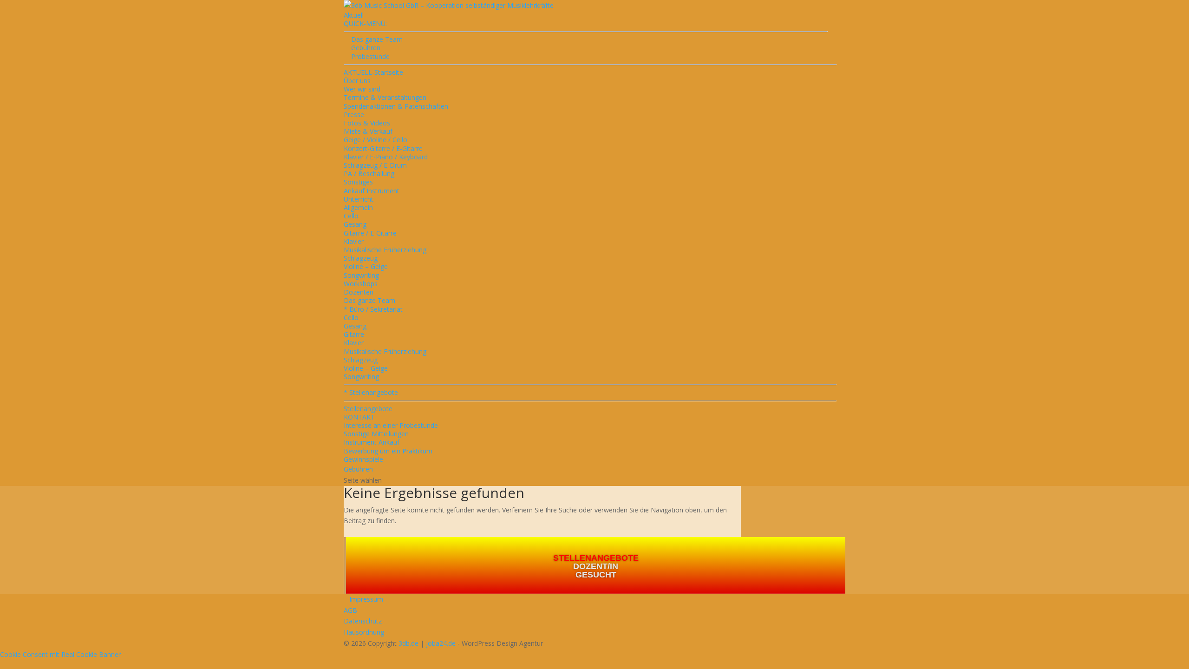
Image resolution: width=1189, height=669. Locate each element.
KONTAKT (359, 417)
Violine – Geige (366, 266)
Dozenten (358, 292)
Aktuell (354, 15)
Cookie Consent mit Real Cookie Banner (60, 654)
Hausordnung (364, 632)
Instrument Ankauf (371, 442)
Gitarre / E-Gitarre (370, 233)
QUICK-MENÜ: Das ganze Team (373, 31)
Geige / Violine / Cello (375, 139)
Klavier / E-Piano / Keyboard (386, 156)
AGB (350, 610)
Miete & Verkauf (368, 131)
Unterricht (358, 199)
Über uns (357, 80)
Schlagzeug (361, 258)
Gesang (355, 224)
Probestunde (367, 56)
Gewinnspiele (363, 459)
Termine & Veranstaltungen (385, 97)
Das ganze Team (369, 300)
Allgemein (358, 207)
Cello (351, 215)
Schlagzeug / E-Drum (375, 165)
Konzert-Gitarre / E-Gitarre (383, 148)
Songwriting (361, 275)
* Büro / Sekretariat (373, 309)
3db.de (408, 643)
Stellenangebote (368, 408)
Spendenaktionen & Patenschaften (396, 106)
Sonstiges (358, 181)
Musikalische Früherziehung (385, 249)
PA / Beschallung (369, 173)
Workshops (361, 283)
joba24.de (441, 643)
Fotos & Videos (367, 122)
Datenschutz (363, 621)
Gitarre (354, 334)
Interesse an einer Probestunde (391, 425)
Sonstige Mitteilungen (376, 433)
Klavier (354, 241)
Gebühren (362, 47)
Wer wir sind (362, 89)
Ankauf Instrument (371, 190)
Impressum (363, 599)
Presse (354, 114)
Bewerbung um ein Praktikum (388, 450)
